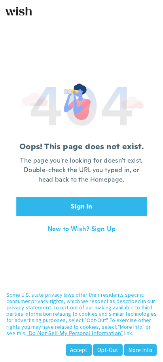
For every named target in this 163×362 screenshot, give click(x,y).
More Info (140, 350)
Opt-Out (107, 350)
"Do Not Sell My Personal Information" (75, 333)
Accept (78, 350)
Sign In (81, 206)
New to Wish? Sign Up (81, 229)
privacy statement (28, 307)
